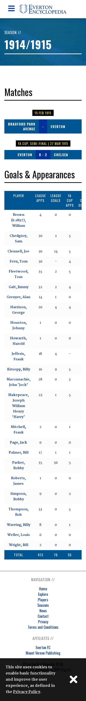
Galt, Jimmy (18, 287)
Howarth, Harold (18, 341)
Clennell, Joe (18, 251)
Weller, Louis (18, 535)
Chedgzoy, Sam (19, 238)
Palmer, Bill (18, 452)
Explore (43, 594)
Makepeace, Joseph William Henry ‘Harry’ (18, 406)
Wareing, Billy (18, 525)
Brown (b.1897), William (18, 220)
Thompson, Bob (18, 512)
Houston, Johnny (18, 325)
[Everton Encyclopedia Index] (43, 17)
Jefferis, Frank (18, 356)
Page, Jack (18, 442)
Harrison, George (18, 310)
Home (43, 588)
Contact (43, 616)
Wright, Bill (18, 545)
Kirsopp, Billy (18, 369)
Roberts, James (18, 481)
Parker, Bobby (18, 465)
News (43, 610)
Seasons (43, 605)
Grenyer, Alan (18, 297)
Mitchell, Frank (18, 429)
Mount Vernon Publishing (43, 653)
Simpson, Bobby (18, 496)
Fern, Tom (19, 261)
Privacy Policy (26, 692)
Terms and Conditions (43, 627)
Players (43, 599)
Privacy (43, 621)
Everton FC (43, 647)
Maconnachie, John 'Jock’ (19, 382)
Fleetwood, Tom (18, 274)
